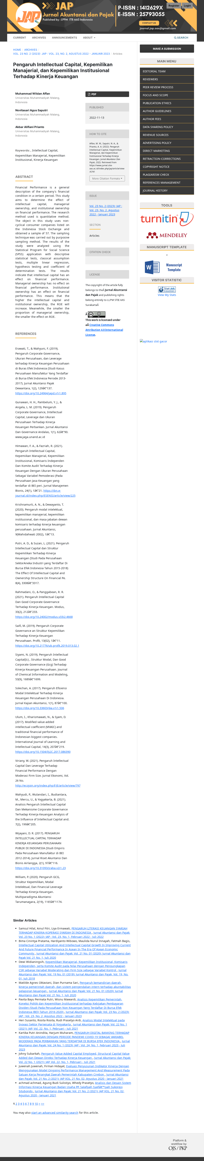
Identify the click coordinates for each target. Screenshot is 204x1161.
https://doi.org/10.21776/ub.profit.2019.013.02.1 (47, 645)
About (88, 37)
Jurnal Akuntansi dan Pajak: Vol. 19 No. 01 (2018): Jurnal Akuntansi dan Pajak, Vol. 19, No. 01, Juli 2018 (73, 974)
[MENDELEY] (166, 235)
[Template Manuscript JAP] (167, 267)
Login (187, 5)
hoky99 (144, 310)
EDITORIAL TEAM (154, 71)
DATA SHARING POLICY (158, 127)
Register (174, 5)
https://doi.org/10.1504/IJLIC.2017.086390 (43, 752)
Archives (39, 37)
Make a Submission (167, 48)
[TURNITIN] (167, 219)
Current (19, 37)
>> (42, 1104)
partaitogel (147, 302)
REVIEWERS (150, 79)
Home (17, 49)
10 (36, 1104)
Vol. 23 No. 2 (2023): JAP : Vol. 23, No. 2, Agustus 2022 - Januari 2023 (61, 53)
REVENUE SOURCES (156, 135)
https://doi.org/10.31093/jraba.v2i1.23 (40, 868)
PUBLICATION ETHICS (157, 103)
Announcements (64, 37)
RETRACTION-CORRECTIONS (162, 159)
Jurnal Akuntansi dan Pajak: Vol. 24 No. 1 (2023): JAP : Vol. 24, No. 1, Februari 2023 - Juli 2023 (74, 1045)
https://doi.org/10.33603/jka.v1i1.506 (39, 708)
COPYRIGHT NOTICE (156, 167)
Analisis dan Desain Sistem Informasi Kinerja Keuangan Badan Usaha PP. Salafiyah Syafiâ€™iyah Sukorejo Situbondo (75, 1087)
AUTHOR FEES (152, 119)
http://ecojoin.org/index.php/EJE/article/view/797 (47, 785)
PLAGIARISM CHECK (156, 174)
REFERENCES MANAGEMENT (161, 182)
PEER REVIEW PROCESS (158, 87)
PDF (93, 94)
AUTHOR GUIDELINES (157, 111)
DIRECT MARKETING (156, 151)
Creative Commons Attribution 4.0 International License (104, 330)
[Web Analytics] (167, 289)
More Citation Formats (106, 178)
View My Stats (167, 295)
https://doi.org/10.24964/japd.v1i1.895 (40, 393)
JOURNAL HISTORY (155, 190)
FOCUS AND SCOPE (155, 95)
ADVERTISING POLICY (157, 143)
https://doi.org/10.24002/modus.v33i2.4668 (44, 617)
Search (182, 37)
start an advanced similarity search (54, 1112)
